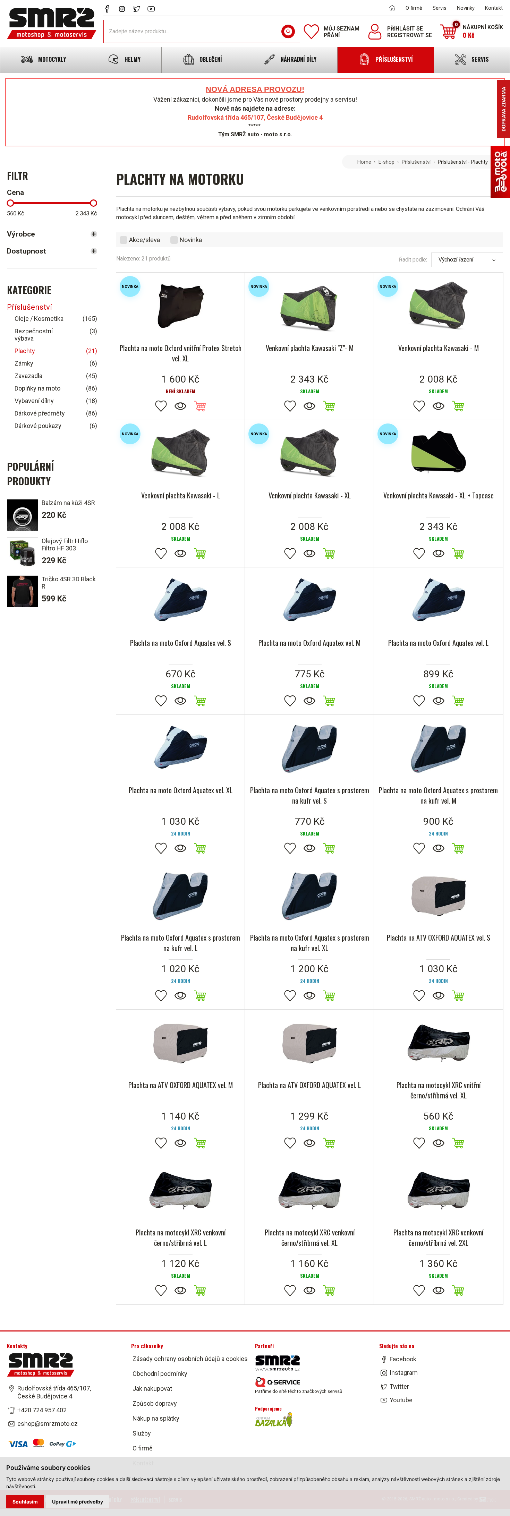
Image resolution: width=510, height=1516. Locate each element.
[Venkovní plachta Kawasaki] (309, 306)
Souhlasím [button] (25, 1502)
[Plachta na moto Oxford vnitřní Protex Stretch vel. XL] (180, 306)
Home (364, 162)
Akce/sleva (144, 239)
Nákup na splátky (156, 1418)
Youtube (401, 1400)
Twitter (399, 1386)
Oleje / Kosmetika (56, 318)
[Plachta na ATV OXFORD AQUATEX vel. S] (438, 896)
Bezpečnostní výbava (56, 334)
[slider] (10, 203)
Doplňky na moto (56, 388)
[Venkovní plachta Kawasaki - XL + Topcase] (438, 453)
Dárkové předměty (56, 413)
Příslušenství (416, 162)
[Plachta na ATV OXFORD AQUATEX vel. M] (180, 1043)
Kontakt (494, 8)
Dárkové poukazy (56, 425)
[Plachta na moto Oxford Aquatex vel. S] (180, 601)
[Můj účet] (375, 32)
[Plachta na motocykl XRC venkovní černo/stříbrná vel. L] (180, 1190)
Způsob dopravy (155, 1403)
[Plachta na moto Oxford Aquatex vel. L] (438, 601)
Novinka (191, 239)
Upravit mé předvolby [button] (77, 1502)
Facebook (403, 1359)
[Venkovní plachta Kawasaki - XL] (309, 453)
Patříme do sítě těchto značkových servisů (298, 1391)
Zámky (56, 363)
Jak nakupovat (152, 1388)
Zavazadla (56, 375)
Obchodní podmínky (160, 1373)
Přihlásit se (405, 28)
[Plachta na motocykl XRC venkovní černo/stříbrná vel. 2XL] (438, 1190)
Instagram (404, 1372)
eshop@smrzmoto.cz (47, 1423)
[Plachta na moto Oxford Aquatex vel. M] (309, 601)
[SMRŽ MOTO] (51, 23)
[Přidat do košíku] (329, 406)
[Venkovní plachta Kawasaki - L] (180, 453)
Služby (142, 1433)
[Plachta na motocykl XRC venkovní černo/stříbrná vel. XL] (309, 1190)
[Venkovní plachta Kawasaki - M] (438, 306)
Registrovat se (409, 35)
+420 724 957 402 (42, 1410)
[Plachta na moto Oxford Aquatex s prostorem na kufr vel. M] (438, 748)
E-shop (386, 162)
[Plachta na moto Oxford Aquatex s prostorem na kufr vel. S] (309, 748)
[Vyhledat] (288, 31)
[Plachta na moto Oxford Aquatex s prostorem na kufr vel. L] (180, 896)
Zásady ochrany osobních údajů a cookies (190, 1358)
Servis (440, 8)
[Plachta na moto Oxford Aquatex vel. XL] (180, 748)
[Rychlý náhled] (180, 406)
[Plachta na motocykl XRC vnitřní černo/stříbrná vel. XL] (438, 1043)
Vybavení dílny (56, 400)
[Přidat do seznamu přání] (161, 406)
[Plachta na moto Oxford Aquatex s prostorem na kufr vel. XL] (309, 896)
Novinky (466, 8)
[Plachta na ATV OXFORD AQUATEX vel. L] (309, 1043)
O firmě (414, 8)
